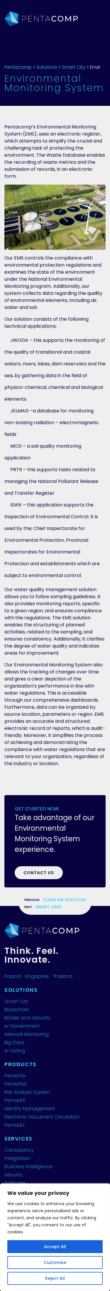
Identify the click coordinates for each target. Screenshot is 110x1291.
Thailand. (63, 976)
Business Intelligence (28, 1166)
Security (13, 1174)
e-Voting (14, 1050)
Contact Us (38, 873)
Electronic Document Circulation (41, 1116)
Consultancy (19, 1150)
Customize (55, 1262)
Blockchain (16, 1009)
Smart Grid (48, 907)
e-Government (22, 1026)
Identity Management (29, 1108)
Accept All (55, 1247)
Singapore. (37, 976)
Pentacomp (18, 67)
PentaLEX (14, 1125)
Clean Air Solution (64, 900)
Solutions (46, 67)
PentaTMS (15, 1084)
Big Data (14, 1042)
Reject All (55, 1278)
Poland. (12, 976)
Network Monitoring (26, 1034)
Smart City (73, 67)
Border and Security (27, 1017)
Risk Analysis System (27, 1092)
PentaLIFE (15, 1100)
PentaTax (15, 1075)
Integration (17, 1158)
